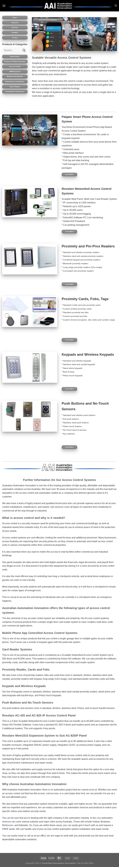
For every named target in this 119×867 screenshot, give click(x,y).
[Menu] (4, 5)
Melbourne (7, 825)
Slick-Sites (89, 863)
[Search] (116, 5)
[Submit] (24, 50)
